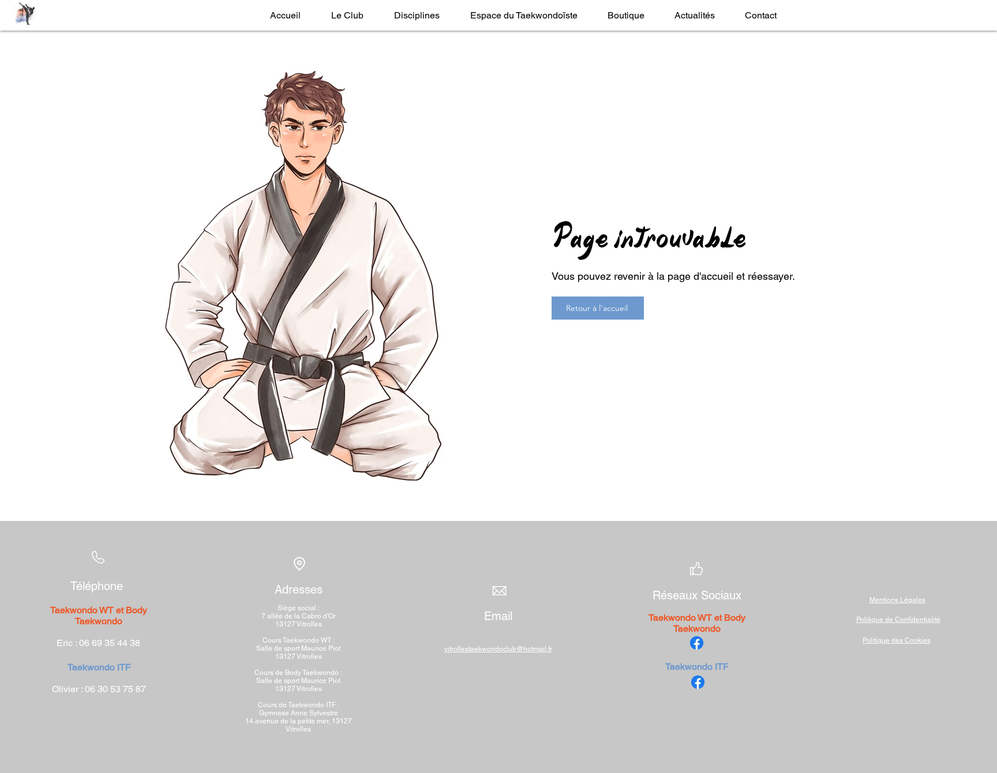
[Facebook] (697, 643)
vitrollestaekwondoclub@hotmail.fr (498, 649)
